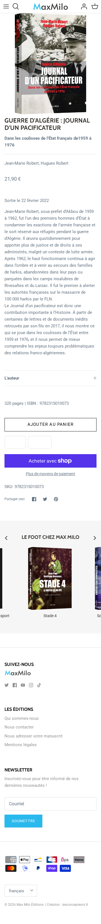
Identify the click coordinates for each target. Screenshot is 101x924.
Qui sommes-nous (21, 718)
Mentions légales (20, 744)
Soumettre (23, 821)
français (16, 890)
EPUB (15, 442)
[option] (50, 63)
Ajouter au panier (50, 424)
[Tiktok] (39, 685)
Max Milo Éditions (30, 905)
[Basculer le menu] (6, 6)
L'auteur (11, 378)
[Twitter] (6, 685)
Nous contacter (19, 727)
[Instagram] (31, 685)
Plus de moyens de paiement (50, 474)
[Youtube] (23, 685)
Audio (40, 442)
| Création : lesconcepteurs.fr (66, 905)
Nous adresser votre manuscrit (33, 736)
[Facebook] (15, 685)
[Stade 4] (50, 578)
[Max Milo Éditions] (50, 6)
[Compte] (82, 6)
